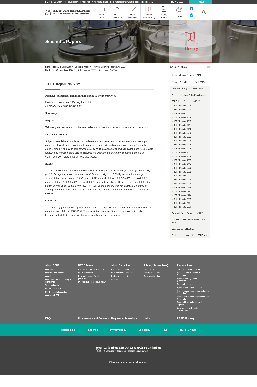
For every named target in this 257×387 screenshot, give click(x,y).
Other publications (152, 273)
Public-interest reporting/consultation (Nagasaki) (193, 298)
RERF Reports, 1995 (182, 199)
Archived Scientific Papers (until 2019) (109, 67)
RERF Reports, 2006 (182, 156)
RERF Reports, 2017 (182, 113)
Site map (93, 330)
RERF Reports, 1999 (86, 70)
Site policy (144, 330)
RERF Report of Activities (56, 292)
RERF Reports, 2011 (182, 137)
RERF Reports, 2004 (182, 164)
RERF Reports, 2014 (182, 125)
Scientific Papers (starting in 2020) (186, 75)
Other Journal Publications (183, 229)
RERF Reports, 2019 (182, 106)
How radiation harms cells (122, 273)
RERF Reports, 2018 (182, 109)
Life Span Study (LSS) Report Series (187, 89)
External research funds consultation (187, 309)
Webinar (114, 279)
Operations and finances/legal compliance (58, 280)
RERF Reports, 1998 (182, 187)
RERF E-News (188, 330)
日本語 (200, 2)
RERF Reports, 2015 (182, 121)
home (47, 67)
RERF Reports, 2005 (182, 160)
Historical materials (53, 288)
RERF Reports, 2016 (182, 117)
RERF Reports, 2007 (182, 152)
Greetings (49, 269)
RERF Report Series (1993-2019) (59, 70)
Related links (68, 330)
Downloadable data (152, 276)
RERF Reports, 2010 (182, 141)
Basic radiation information (122, 269)
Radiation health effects (121, 276)
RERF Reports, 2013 (182, 129)
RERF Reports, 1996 (182, 195)
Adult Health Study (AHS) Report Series (189, 95)
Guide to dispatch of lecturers (190, 269)
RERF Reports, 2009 (182, 145)
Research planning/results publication (89, 277)
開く (209, 66)
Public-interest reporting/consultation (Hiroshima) (193, 292)
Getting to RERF (52, 295)
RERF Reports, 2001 (182, 176)
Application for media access (189, 287)
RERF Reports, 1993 (182, 207)
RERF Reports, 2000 (182, 180)
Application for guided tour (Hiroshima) (188, 274)
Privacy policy (118, 330)
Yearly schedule (52, 285)
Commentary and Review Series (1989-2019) (188, 221)
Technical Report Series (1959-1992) (187, 213)
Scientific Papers (82, 67)
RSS (165, 330)
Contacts (179, 2)
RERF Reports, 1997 (182, 191)
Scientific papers (151, 269)
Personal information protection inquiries (190, 303)
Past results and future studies (91, 269)
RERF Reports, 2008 (182, 148)
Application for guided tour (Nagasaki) (188, 279)
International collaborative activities (93, 282)
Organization (50, 276)
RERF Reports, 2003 (182, 168)
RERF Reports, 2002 (182, 172)
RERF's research (85, 273)
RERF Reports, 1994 (182, 203)
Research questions (185, 284)
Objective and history (54, 273)
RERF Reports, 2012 (182, 133)
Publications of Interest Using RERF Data (189, 235)
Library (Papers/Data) (62, 67)
